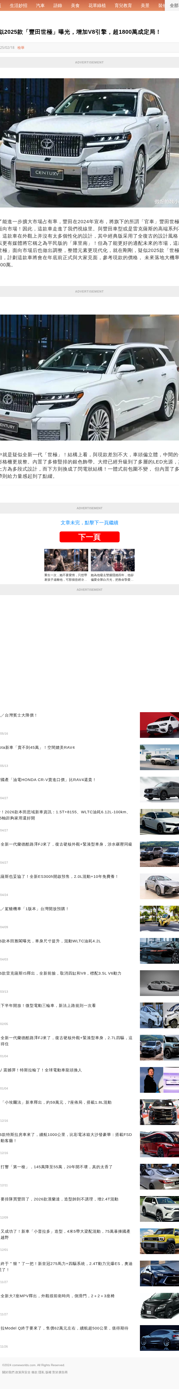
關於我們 (8, 1372)
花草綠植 (97, 5)
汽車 (40, 5)
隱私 (41, 1372)
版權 (48, 1372)
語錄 (57, 5)
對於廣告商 (60, 1372)
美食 (75, 5)
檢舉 (20, 47)
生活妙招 (18, 5)
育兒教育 (123, 5)
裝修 (162, 5)
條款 (34, 1372)
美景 (145, 5)
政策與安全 (23, 1372)
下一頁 (89, 537)
